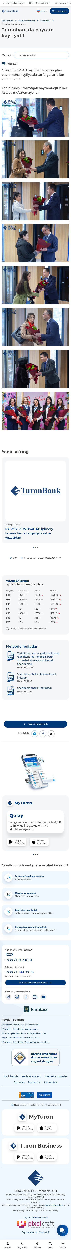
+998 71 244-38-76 (19, 971)
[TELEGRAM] (8, 997)
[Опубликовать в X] (51, 733)
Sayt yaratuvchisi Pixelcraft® (35, 1232)
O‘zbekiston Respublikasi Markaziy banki (20, 1029)
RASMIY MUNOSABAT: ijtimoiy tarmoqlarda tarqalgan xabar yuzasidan (29, 533)
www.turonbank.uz (54, 1205)
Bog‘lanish (34, 1082)
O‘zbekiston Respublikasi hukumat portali (20, 1024)
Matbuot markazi (26, 20)
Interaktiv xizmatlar (56, 1076)
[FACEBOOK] (26, 997)
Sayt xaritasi (50, 1082)
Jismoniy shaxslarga (13, 3)
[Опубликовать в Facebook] (42, 733)
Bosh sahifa (7, 20)
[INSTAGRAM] (35, 997)
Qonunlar (19, 1082)
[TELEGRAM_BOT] (17, 997)
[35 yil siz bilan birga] (15, 11)
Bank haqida (11, 1076)
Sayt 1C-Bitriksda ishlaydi (35, 1217)
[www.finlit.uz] (35, 1009)
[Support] (62, 1230)
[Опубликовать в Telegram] (34, 733)
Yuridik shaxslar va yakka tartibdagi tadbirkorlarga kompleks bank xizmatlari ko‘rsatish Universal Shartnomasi (38, 658)
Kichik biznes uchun (39, 3)
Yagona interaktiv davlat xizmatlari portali (20, 1037)
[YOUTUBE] (43, 997)
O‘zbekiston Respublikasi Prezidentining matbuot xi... (26, 1042)
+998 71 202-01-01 (19, 960)
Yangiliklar (45, 20)
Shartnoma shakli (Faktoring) (34, 687)
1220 (9, 954)
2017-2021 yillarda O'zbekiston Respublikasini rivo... (25, 1033)
